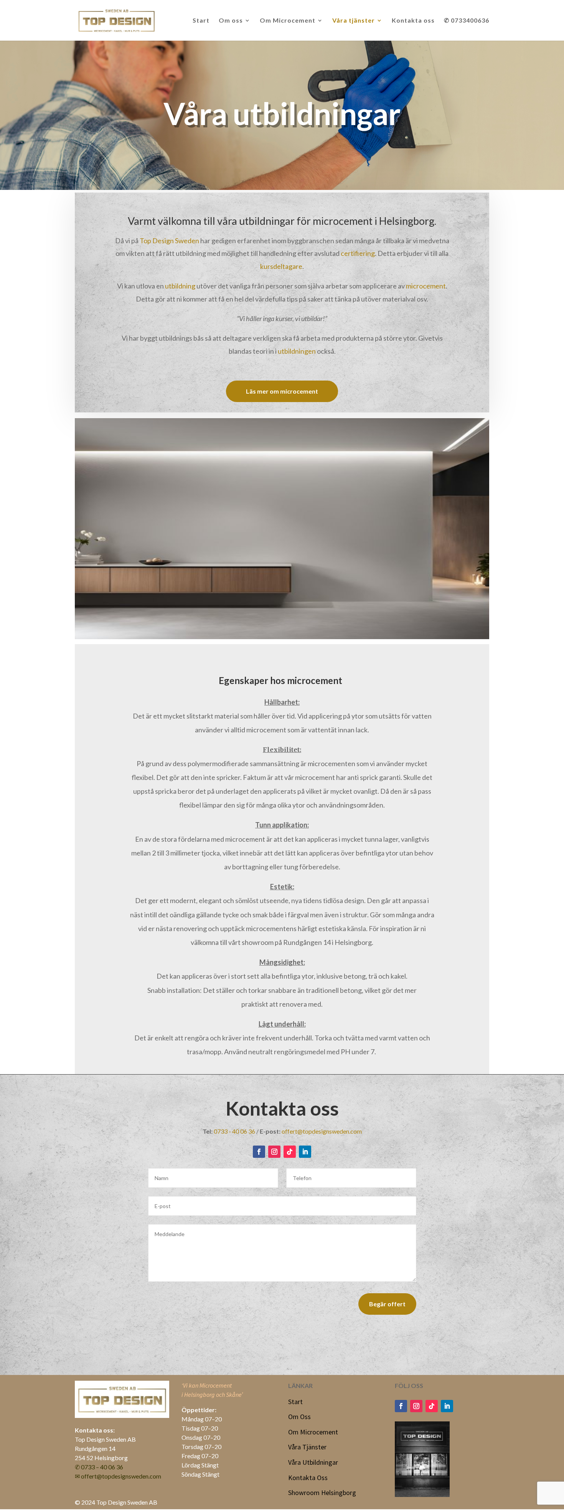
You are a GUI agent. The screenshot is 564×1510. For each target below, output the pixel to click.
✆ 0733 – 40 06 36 (99, 1466)
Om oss (231, 21)
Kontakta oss (413, 21)
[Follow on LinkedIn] (305, 1152)
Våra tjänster (353, 21)
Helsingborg (406, 220)
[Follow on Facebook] (259, 1152)
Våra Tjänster (307, 1446)
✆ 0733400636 (466, 21)
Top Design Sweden (169, 240)
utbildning (180, 286)
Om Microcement (287, 21)
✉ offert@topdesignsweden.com (118, 1476)
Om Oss (299, 1416)
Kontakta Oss (308, 1477)
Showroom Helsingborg (322, 1492)
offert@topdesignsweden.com (322, 1131)
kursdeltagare (281, 266)
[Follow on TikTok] (290, 1152)
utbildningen (297, 351)
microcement (426, 286)
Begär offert (387, 1303)
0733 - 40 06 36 (234, 1131)
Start (201, 21)
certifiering (358, 253)
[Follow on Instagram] (274, 1152)
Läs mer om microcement (282, 391)
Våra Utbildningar (313, 1462)
